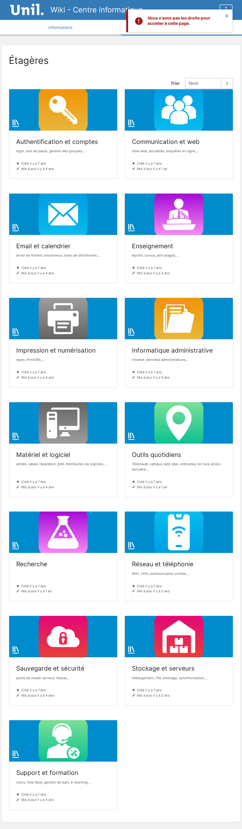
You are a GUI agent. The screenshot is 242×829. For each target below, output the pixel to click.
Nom (194, 83)
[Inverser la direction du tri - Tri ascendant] (227, 83)
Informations (60, 27)
